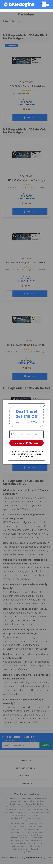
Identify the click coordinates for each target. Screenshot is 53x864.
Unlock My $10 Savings (26, 443)
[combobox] (44, 4)
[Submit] (42, 4)
